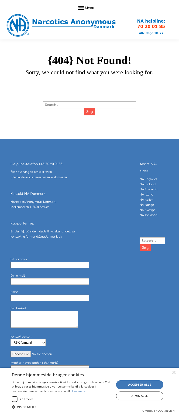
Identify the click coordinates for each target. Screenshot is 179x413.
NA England (148, 179)
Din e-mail (17, 275)
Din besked (18, 308)
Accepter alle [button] (139, 385)
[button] (61, 407)
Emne (14, 292)
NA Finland (147, 184)
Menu (89, 8)
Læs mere (79, 391)
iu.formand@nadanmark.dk (42, 236)
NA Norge (147, 204)
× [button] (174, 372)
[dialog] (89, 390)
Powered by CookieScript (158, 410)
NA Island (146, 194)
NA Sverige (147, 210)
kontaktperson (20, 336)
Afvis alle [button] (139, 396)
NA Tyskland (148, 215)
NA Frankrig (148, 189)
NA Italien (146, 199)
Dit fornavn (18, 259)
